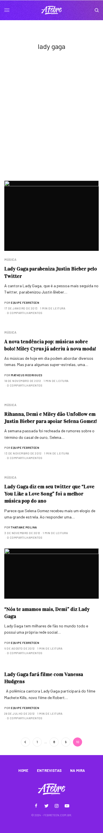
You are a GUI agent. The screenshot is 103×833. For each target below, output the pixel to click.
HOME (23, 770)
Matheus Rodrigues (26, 375)
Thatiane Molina (24, 527)
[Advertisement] (51, 126)
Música (10, 259)
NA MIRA (77, 770)
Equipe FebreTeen (25, 302)
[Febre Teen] (51, 10)
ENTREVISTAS (49, 770)
